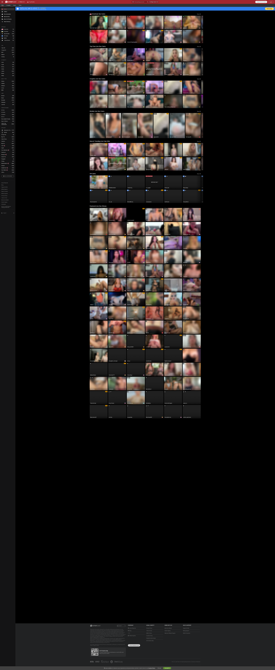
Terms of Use (4, 197)
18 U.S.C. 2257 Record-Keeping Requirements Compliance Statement (186, 661)
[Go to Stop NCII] (118, 662)
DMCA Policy (149, 633)
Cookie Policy (151, 668)
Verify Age (269, 8)
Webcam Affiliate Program (170, 633)
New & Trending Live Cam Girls (100, 141)
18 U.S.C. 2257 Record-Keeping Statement (6, 207)
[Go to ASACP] (97, 662)
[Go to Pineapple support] (111, 661)
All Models (3, 204)
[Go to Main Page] (11, 2)
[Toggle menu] (2, 2)
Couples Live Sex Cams (97, 79)
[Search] (148, 2)
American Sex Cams (98, 14)
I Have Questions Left (134, 645)
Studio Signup (4, 202)
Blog (2, 185)
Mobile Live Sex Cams (97, 111)
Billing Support (4, 189)
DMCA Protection (186, 633)
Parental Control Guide (151, 638)
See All (199, 14)
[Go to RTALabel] (92, 662)
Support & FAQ (4, 187)
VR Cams (93, 173)
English (120, 625)
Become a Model (168, 628)
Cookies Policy (149, 635)
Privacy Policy (4, 195)
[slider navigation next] (199, 29)
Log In (271, 1)
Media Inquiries (4, 193)
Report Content (4, 191)
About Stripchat (4, 182)
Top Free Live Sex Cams (98, 46)
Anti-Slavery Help (150, 640)
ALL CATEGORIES (8, 176)
